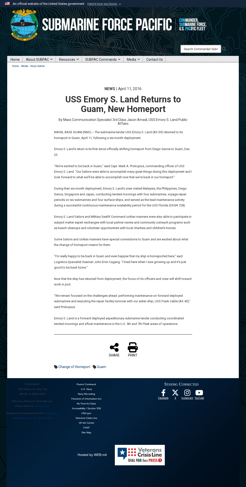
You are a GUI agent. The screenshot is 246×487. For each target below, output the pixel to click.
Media (131, 59)
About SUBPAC (37, 59)
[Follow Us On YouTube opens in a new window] (199, 394)
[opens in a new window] (187, 394)
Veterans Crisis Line (86, 418)
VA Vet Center (86, 422)
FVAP (86, 427)
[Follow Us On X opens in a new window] (175, 394)
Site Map (86, 432)
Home (15, 59)
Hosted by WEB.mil (92, 455)
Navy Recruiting (86, 394)
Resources (67, 59)
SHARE (114, 355)
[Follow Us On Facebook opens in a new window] (163, 394)
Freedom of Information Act (86, 398)
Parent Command (86, 384)
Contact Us (154, 59)
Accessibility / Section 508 (86, 408)
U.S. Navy (86, 389)
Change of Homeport (74, 367)
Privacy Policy (41, 406)
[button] (104, 3)
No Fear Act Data (86, 403)
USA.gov (86, 413)
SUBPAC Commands (101, 59)
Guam (101, 367)
